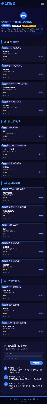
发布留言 (37, 363)
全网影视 (9, 3)
